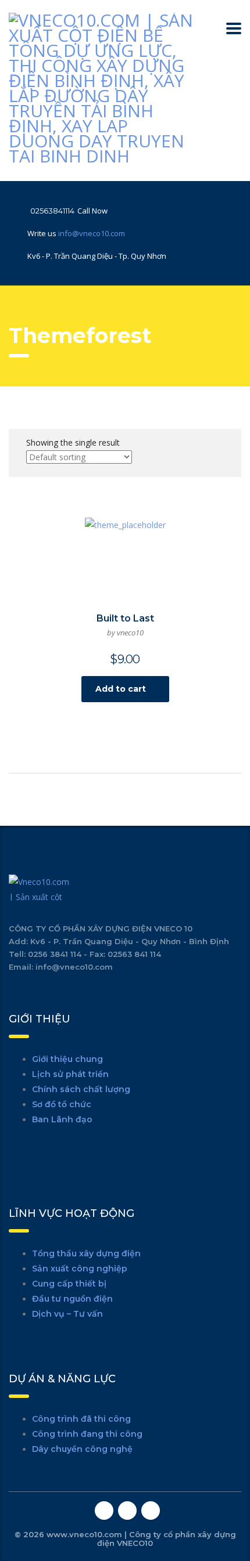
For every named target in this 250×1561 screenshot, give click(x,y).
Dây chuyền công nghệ (82, 1449)
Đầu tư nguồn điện (72, 1298)
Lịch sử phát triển (70, 1074)
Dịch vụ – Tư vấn (67, 1314)
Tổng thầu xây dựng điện (86, 1253)
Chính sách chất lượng (81, 1089)
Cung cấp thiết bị (69, 1283)
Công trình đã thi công (81, 1419)
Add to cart (120, 689)
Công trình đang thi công (87, 1434)
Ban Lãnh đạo (62, 1119)
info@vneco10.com (91, 233)
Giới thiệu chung (67, 1059)
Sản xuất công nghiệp (79, 1268)
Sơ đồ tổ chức (61, 1104)
